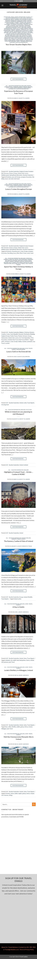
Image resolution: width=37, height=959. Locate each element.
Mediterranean (21, 33)
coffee (9, 727)
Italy (10, 32)
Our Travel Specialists (23, 262)
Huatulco (24, 31)
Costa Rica (20, 24)
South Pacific (20, 39)
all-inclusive (8, 177)
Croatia (26, 24)
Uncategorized (20, 349)
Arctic (13, 19)
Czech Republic (20, 25)
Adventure (7, 16)
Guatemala (25, 30)
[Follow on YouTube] (21, 1)
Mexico (28, 33)
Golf (27, 29)
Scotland (14, 263)
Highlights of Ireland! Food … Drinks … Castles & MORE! (18, 473)
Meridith (14, 539)
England (23, 27)
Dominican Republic (11, 27)
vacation (7, 343)
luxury (6, 178)
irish (2, 662)
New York (16, 35)
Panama (29, 35)
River (18, 253)
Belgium (17, 20)
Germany (23, 29)
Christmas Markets (25, 23)
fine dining (10, 253)
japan (19, 32)
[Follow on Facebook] (15, 1)
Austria (31, 19)
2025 (2, 341)
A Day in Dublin (18, 607)
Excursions (29, 177)
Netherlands (8, 35)
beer (6, 727)
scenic (28, 253)
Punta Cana (8, 37)
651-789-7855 (31, 947)
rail (9, 178)
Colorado (14, 24)
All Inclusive (22, 18)
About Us (4, 947)
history (28, 660)
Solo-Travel (12, 39)
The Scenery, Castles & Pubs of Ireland (18, 541)
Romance (29, 37)
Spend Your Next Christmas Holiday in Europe (18, 268)
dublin (14, 660)
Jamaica (14, 32)
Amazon (28, 18)
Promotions (7, 263)
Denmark (27, 25)
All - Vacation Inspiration (13, 85)
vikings (10, 795)
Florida (21, 28)
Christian (7, 793)
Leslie (26, 348)
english (20, 793)
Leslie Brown (26, 356)
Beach (13, 20)
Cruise (30, 24)
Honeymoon (17, 31)
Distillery (14, 727)
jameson (6, 662)
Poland (7, 36)
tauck (32, 253)
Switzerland (12, 41)
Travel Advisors (13, 947)
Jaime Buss (26, 612)
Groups (25, 86)
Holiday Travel (9, 31)
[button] (2, 5)
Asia (20, 19)
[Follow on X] (18, 1)
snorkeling (26, 38)
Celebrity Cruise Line (20, 22)
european (23, 177)
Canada (29, 20)
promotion (29, 341)
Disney (29, 26)
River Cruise (15, 37)
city (11, 660)
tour (34, 341)
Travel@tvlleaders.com (12, 949)
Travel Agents (30, 402)
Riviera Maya (22, 37)
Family (15, 28)
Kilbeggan (3, 728)
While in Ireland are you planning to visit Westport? (18, 413)
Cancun (7, 21)
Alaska (28, 16)
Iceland (30, 31)
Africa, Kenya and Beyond (18, 16)
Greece (13, 30)
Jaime (26, 603)
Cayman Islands (9, 22)
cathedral (7, 660)
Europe (29, 27)
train (12, 178)
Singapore (7, 38)
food (18, 660)
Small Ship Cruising (16, 38)
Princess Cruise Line (15, 36)
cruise (21, 251)
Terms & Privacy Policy (27, 949)
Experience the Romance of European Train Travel (18, 92)
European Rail (8, 28)
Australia (25, 19)
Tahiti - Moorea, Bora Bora (24, 41)
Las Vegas (24, 32)
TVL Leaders (26, 98)
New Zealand (23, 35)
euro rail (14, 177)
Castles (29, 21)
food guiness (22, 660)
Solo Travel (21, 263)
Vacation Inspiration (21, 42)
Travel (3, 343)
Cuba (8, 25)
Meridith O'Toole (27, 546)
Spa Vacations (29, 39)
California (23, 20)
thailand (12, 42)
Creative (11, 259)
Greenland (18, 30)
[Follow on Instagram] (16, 1)
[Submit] (34, 804)
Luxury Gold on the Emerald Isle (18, 352)
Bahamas (8, 20)
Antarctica (7, 19)
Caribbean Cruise (21, 21)
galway (22, 727)
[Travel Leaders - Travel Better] (18, 5)
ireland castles (17, 599)
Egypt (19, 27)
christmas (7, 341)
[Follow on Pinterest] (20, 1)
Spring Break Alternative (23, 40)
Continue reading (18, 79)
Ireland (6, 32)
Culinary (12, 25)
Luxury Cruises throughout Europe (18, 189)
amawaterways (16, 251)
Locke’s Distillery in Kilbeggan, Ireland (18, 670)
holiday (20, 341)
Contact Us (22, 947)
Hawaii (31, 30)
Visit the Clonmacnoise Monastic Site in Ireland (18, 738)
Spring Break (12, 40)
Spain (6, 40)
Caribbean (13, 21)
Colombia (7, 24)
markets (24, 341)
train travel (16, 178)
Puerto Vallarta (27, 36)
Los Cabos (30, 32)
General (18, 29)
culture (12, 793)
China (17, 23)
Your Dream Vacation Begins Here (18, 44)
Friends (13, 29)
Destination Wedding (12, 26)
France (26, 28)
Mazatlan (14, 33)
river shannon (4, 795)
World (19, 264)
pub (10, 662)
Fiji (18, 28)
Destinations (23, 26)
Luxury (8, 33)
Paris (31, 262)
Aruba (17, 19)
